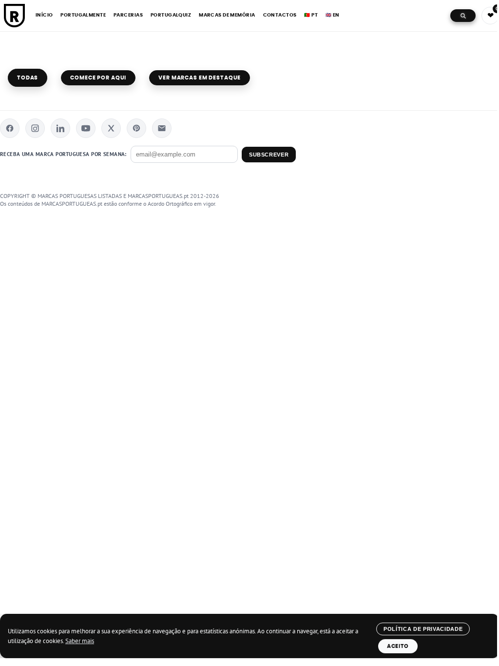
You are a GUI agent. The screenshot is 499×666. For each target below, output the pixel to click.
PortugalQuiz (171, 15)
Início (44, 15)
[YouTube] (86, 128)
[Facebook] (9, 128)
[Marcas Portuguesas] (14, 15)
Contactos (280, 15)
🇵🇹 (311, 15)
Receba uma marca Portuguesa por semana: (63, 154)
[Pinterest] (136, 128)
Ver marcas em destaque (199, 77)
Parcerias (128, 15)
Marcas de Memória (227, 15)
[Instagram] (35, 128)
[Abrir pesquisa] (463, 15)
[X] (111, 128)
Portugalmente (83, 15)
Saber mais (79, 641)
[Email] (162, 128)
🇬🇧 (333, 15)
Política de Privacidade (423, 629)
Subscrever (268, 154)
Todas (27, 77)
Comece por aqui (98, 77)
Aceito (398, 646)
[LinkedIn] (60, 128)
